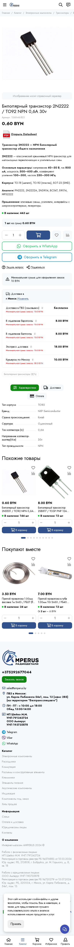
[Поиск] (61, 5)
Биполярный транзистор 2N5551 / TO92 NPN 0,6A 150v (17, 509)
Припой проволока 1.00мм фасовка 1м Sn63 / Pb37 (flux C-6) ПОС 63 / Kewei (18, 600)
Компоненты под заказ (15, 798)
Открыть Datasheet (24, 134)
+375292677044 (16, 672)
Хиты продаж (9, 804)
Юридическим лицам (14, 827)
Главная (6, 13)
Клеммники (8, 777)
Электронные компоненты (39, 13)
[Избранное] (56, 235)
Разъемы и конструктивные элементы (23, 772)
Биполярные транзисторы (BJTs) (20, 374)
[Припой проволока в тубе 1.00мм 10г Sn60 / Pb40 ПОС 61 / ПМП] (55, 573)
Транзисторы (62, 13)
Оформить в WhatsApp (40, 246)
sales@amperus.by (16, 688)
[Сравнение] (67, 235)
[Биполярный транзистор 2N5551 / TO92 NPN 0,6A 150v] (19, 482)
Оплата (40, 396)
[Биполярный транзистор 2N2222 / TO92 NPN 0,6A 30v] (37, 53)
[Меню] (4, 5)
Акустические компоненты (17, 788)
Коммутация (9, 767)
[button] (23, 538)
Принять (15, 924)
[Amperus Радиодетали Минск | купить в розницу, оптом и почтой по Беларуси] (14, 4)
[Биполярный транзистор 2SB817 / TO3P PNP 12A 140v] (55, 482)
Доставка (55, 388)
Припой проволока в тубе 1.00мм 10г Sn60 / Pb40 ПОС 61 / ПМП (52, 600)
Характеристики (27, 388)
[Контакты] (68, 5)
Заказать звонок (14, 679)
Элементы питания (12, 783)
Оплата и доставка (13, 822)
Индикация (8, 793)
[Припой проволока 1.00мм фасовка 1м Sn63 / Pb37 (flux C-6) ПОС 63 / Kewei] (19, 573)
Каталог (17, 13)
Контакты (7, 832)
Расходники (9, 761)
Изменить (23, 298)
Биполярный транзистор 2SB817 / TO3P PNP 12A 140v (52, 509)
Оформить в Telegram (40, 257)
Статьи (5, 816)
